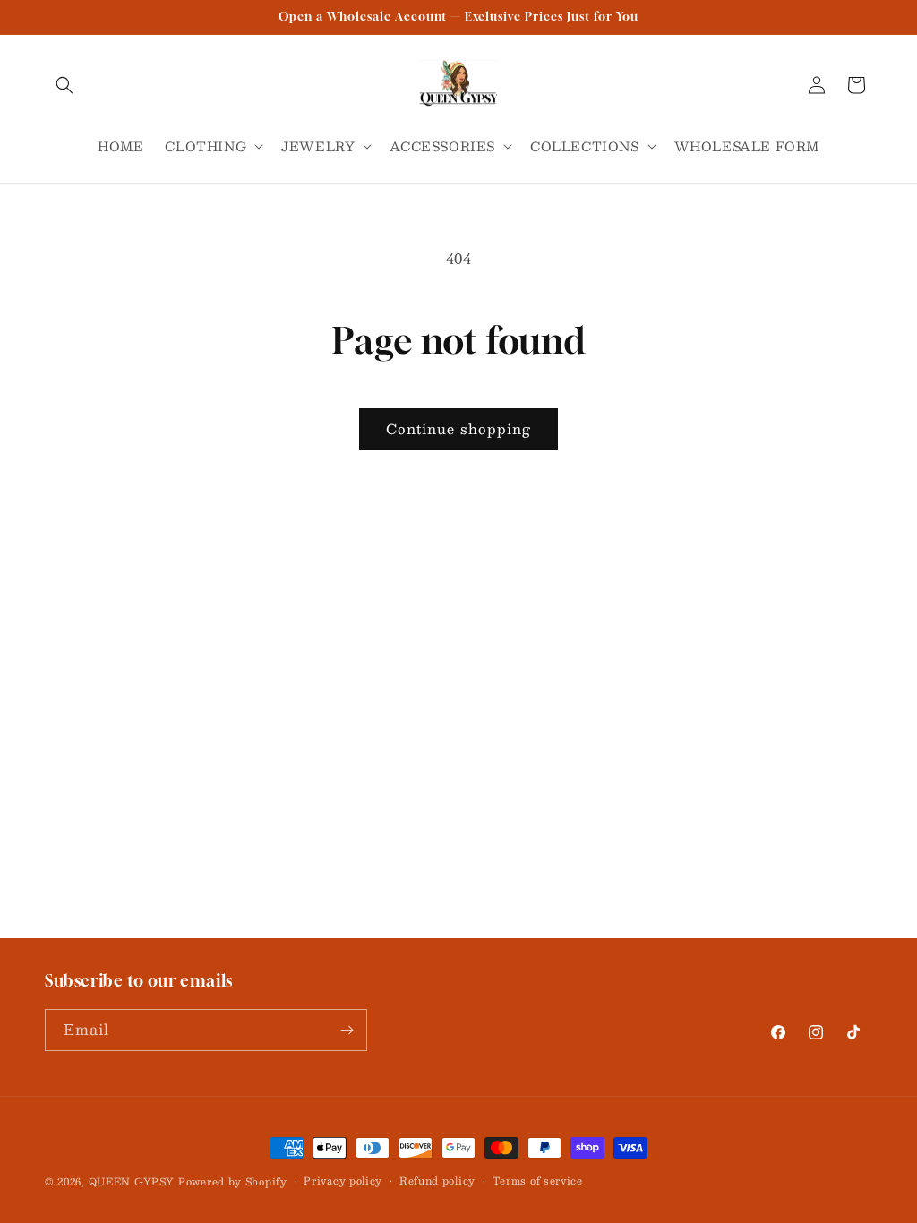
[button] (64, 85)
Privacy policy (343, 1181)
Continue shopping (458, 428)
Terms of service (538, 1181)
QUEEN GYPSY (132, 1181)
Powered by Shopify (232, 1181)
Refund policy (437, 1181)
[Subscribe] (346, 1030)
